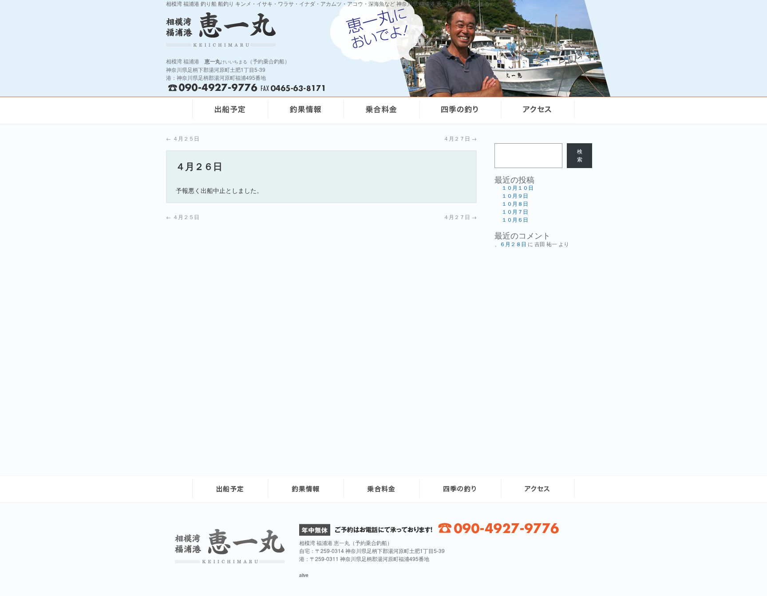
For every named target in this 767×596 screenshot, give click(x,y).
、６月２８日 (510, 244)
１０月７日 (515, 212)
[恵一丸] (230, 561)
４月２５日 (182, 138)
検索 (579, 156)
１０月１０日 (518, 188)
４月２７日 (460, 138)
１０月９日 (515, 196)
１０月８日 (515, 204)
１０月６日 (515, 220)
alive (303, 575)
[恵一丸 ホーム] (281, 29)
